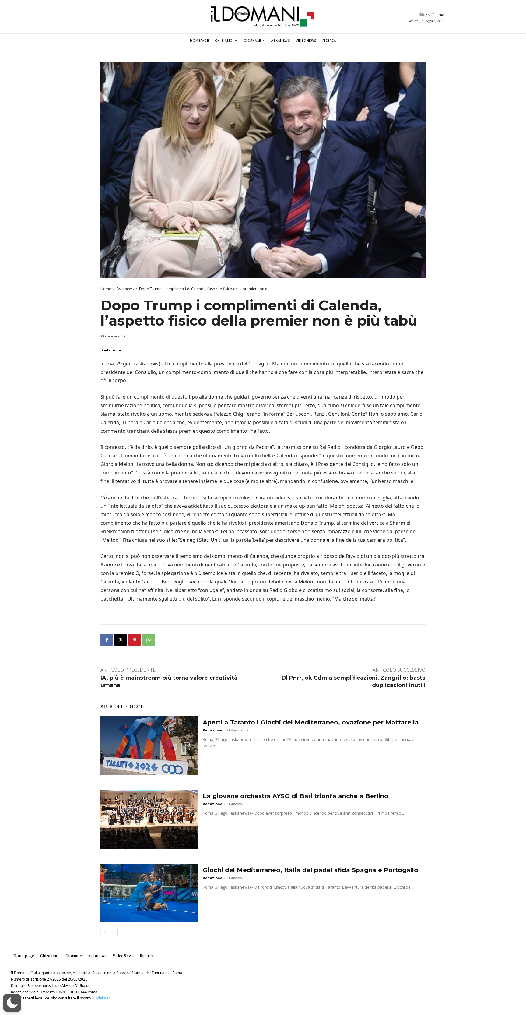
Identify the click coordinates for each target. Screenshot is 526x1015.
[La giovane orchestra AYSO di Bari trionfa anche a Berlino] (149, 819)
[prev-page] (104, 932)
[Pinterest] (134, 640)
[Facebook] (106, 640)
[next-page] (114, 932)
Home (105, 288)
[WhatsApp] (148, 640)
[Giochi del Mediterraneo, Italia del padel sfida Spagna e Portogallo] (149, 893)
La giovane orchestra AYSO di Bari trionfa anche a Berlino (295, 796)
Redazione (111, 350)
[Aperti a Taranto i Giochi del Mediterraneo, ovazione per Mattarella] (149, 745)
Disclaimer (101, 998)
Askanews (125, 288)
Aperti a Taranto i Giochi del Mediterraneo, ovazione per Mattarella (311, 722)
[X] (120, 640)
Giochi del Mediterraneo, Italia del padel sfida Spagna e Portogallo (310, 870)
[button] (12, 1003)
